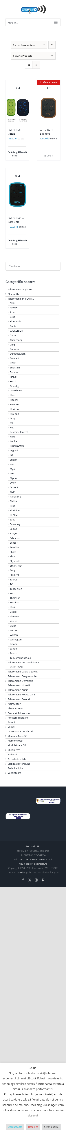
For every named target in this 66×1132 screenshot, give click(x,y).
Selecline (14, 547)
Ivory (13, 418)
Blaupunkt (15, 321)
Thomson (15, 598)
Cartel (13, 335)
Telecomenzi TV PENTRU (21, 298)
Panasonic (15, 496)
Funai (13, 381)
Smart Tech (16, 565)
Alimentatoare (15, 708)
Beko (12, 316)
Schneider (15, 538)
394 (17, 88)
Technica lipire (15, 768)
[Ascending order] (52, 45)
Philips (13, 501)
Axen (12, 312)
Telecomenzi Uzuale (20, 658)
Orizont (14, 487)
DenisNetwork (17, 353)
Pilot (12, 505)
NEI (12, 473)
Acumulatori (14, 703)
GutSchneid (16, 390)
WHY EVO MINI (14, 132)
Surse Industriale (17, 759)
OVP (12, 492)
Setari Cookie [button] (51, 1126)
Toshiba (14, 602)
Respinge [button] (33, 1126)
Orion (13, 482)
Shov (12, 556)
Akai (12, 303)
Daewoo (14, 349)
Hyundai (14, 413)
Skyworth (15, 561)
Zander (14, 648)
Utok (12, 607)
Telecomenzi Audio (18, 690)
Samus (13, 528)
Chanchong (16, 340)
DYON (13, 363)
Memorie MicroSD (17, 736)
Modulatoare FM (17, 745)
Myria (13, 469)
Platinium (15, 510)
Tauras (13, 579)
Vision (13, 625)
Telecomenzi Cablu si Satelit (23, 671)
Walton (14, 635)
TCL (12, 584)
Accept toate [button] (15, 1126)
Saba (12, 519)
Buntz (13, 326)
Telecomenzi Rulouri (19, 699)
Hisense (14, 404)
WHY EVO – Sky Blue (16, 220)
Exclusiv (14, 372)
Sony (12, 570)
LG (11, 455)
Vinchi (13, 621)
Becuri (11, 726)
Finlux (13, 376)
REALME (14, 515)
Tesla (12, 593)
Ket (12, 427)
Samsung (15, 524)
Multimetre (14, 750)
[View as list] (36, 65)
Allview (13, 307)
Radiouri (12, 754)
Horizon (14, 409)
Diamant (14, 358)
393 (48, 85)
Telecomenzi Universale (20, 680)
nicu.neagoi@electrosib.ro (33, 863)
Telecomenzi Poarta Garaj (21, 694)
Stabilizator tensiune (19, 763)
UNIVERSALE (17, 667)
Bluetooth (13, 294)
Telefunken (16, 588)
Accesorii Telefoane (18, 717)
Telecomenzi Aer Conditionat (23, 662)
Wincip (23, 872)
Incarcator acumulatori (20, 731)
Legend (14, 450)
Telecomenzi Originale (20, 289)
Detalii (23, 152)
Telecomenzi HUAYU (19, 685)
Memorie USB (15, 740)
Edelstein (15, 367)
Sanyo (13, 533)
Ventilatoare (14, 772)
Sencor (13, 542)
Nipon (13, 478)
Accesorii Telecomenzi (19, 713)
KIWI (12, 436)
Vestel (13, 611)
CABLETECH (16, 330)
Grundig (14, 386)
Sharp (13, 552)
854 (17, 176)
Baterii (11, 722)
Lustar (13, 459)
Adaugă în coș (14, 154)
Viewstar (14, 616)
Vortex (13, 630)
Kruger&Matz (17, 446)
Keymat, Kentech (19, 432)
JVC (11, 423)
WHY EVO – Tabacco (47, 132)
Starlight (14, 575)
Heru (12, 395)
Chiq (12, 344)
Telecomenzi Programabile (22, 676)
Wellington (16, 639)
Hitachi (14, 399)
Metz (12, 464)
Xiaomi (13, 644)
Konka (13, 441)
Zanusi (13, 653)
